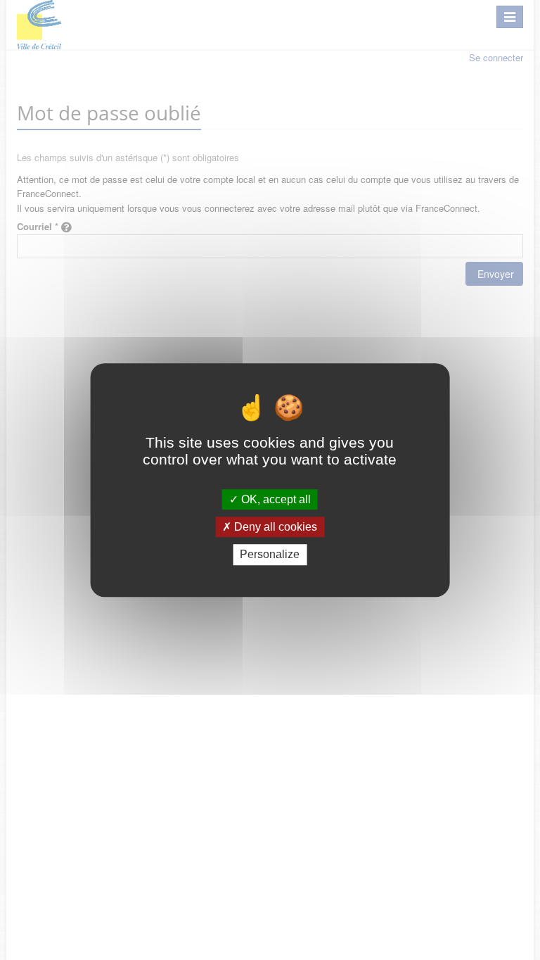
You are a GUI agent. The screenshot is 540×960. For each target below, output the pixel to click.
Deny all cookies (274, 527)
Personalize (270, 555)
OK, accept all (274, 499)
